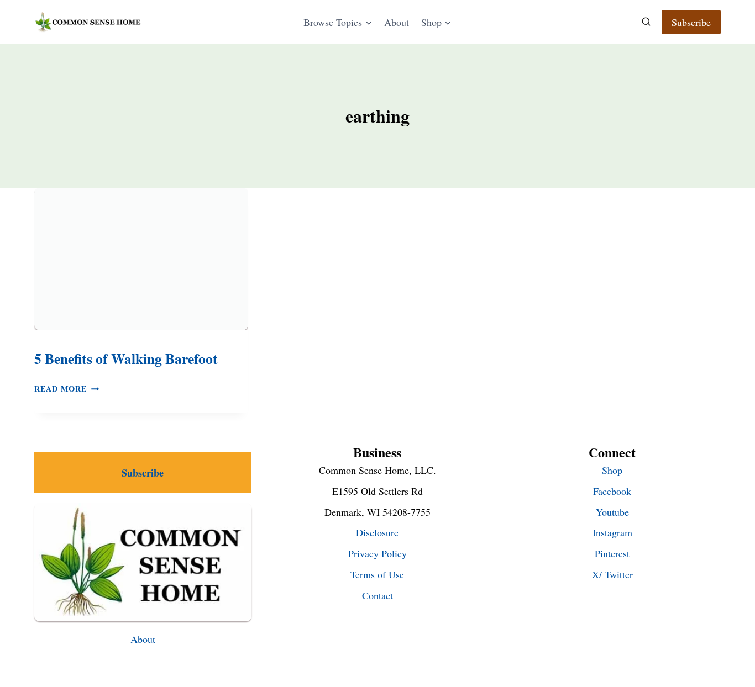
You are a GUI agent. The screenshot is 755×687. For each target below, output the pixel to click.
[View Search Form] (646, 22)
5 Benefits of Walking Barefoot (126, 358)
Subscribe (691, 22)
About (396, 22)
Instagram (612, 532)
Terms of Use (377, 574)
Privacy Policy (377, 553)
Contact (377, 595)
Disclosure (377, 532)
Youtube (612, 512)
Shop (612, 470)
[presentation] (141, 259)
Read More (66, 388)
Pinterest (612, 553)
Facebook (612, 491)
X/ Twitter (612, 574)
